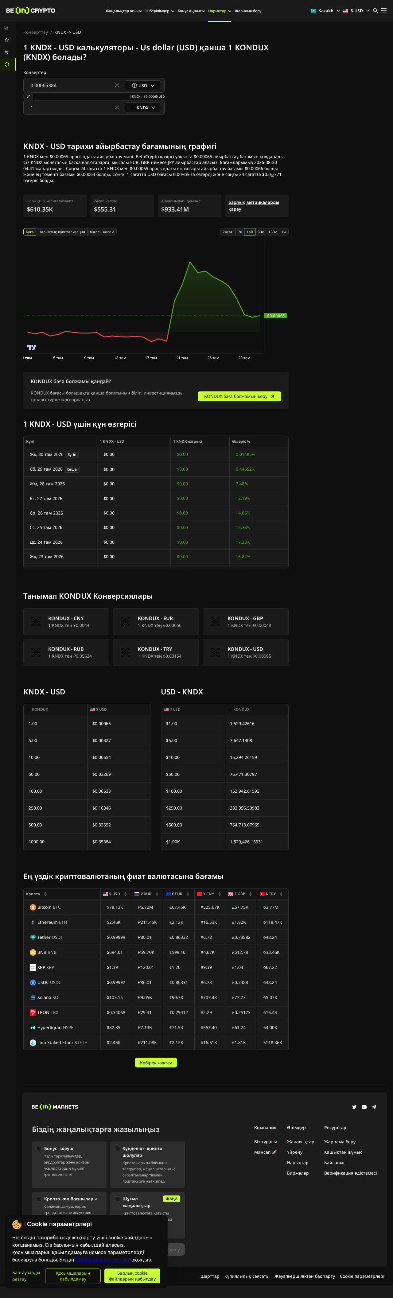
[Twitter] (354, 1107)
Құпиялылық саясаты (247, 1276)
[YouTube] (364, 1107)
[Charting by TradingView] (31, 347)
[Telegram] (374, 1107)
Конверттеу (35, 32)
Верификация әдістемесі (350, 1173)
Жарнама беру (248, 11)
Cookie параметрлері (362, 1276)
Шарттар (210, 1276)
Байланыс (334, 1162)
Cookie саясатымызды (103, 1260)
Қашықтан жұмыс (343, 1152)
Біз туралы (265, 1141)
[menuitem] (8, 27)
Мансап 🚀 (265, 1152)
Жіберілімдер (157, 11)
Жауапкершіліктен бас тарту (304, 1276)
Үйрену (294, 1152)
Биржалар (298, 1173)
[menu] (8, 46)
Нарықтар (217, 11)
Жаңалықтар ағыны (124, 11)
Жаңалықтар (300, 1141)
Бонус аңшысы (191, 11)
